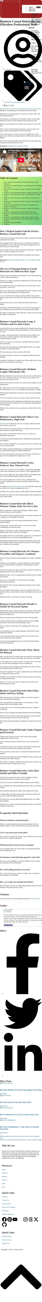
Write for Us (6, 1243)
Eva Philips (7, 911)
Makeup (31, 28)
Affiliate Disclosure (8, 1214)
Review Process (7, 1240)
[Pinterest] (9, 1219)
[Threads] (30, 1219)
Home (2, 109)
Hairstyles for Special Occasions (18, 146)
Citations (6, 224)
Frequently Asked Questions (12, 222)
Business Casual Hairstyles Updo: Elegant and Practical (21, 217)
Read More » (4, 1094)
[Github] (4, 1224)
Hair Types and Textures (35, 47)
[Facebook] (4, 1219)
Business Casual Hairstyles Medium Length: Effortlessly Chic (23, 192)
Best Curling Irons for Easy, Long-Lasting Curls (19, 1114)
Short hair (3, 423)
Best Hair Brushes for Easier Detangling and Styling (21, 1090)
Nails (30, 66)
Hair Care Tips (35, 898)
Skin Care (32, 11)
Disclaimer (5, 1211)
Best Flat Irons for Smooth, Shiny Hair (15, 1102)
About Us (5, 1197)
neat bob (15, 389)
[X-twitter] (36, 1219)
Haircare (4, 1180)
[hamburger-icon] (38, 7)
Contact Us (5, 1200)
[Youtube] (15, 1219)
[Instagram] (25, 1219)
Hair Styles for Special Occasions (14, 102)
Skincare (4, 1173)
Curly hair (3, 296)
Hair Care (32, 43)
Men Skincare (35, 24)
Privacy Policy (6, 1204)
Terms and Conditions (9, 1207)
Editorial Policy (7, 1236)
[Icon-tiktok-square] (20, 1219)
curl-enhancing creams (18, 486)
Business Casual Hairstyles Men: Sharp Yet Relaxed (20, 212)
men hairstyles (8, 682)
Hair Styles (15, 109)
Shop (30, 78)
